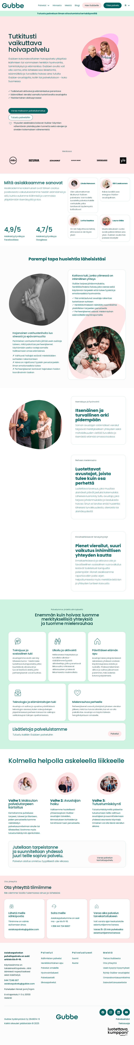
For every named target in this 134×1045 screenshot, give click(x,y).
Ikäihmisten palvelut (51, 958)
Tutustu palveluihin (20, 117)
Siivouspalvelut (48, 982)
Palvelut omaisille (50, 967)
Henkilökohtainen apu (52, 963)
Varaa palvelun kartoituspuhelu (105, 859)
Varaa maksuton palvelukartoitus (28, 110)
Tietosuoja (124, 1023)
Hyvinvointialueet (49, 972)
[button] (44, 5)
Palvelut (115, 733)
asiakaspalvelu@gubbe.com (23, 929)
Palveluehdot (123, 1019)
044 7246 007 (11, 980)
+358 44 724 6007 (60, 926)
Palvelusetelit (48, 977)
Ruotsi (75, 963)
